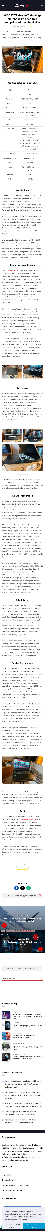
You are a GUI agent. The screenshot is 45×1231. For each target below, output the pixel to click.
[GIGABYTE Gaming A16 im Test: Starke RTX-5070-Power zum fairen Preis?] (6, 1057)
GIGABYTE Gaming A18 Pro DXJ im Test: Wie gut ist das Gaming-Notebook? (27, 1026)
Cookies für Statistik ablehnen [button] (12, 1226)
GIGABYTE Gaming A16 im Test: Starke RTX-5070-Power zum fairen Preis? (27, 1057)
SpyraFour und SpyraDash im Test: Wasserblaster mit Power (24, 1036)
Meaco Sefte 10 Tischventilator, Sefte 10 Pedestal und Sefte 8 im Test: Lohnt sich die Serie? (27, 1016)
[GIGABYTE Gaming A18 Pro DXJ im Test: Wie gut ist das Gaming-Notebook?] (6, 1025)
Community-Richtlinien (12, 1190)
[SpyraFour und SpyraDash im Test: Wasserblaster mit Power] (6, 1036)
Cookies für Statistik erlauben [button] (34, 1226)
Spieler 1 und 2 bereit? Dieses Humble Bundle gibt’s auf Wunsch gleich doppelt (24, 1084)
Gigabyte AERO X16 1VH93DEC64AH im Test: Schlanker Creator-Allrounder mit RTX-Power (27, 1047)
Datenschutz (7, 1180)
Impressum (7, 1175)
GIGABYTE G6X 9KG (12, 271)
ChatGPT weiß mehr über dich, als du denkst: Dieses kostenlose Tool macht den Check (23, 1095)
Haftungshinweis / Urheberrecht (16, 1185)
